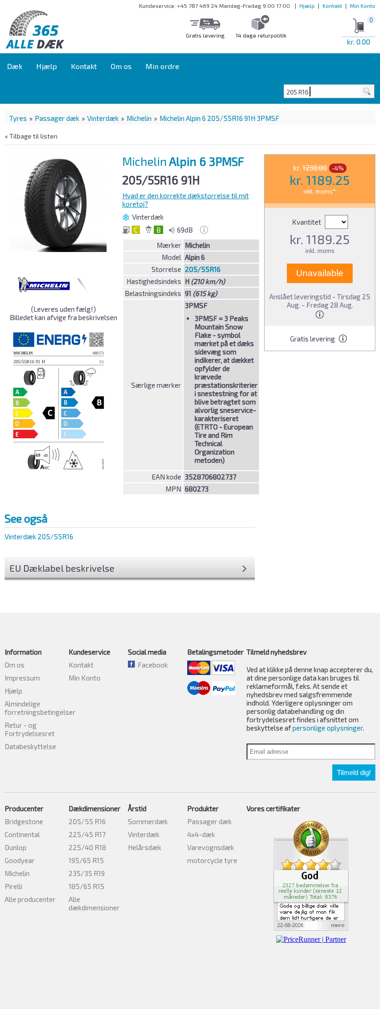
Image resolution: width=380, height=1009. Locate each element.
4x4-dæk (201, 834)
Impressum (22, 678)
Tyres (18, 118)
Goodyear (20, 860)
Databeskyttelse (30, 746)
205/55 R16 (87, 821)
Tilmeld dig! (354, 772)
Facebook (151, 665)
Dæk (14, 66)
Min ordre (162, 66)
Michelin (139, 118)
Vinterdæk (103, 118)
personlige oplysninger (327, 728)
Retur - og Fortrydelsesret (30, 729)
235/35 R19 (87, 873)
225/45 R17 (87, 834)
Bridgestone (24, 821)
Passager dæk (57, 118)
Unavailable (319, 273)
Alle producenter (30, 899)
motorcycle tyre (212, 860)
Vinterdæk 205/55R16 (39, 536)
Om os (121, 66)
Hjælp (307, 5)
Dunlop (15, 847)
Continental (22, 834)
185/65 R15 (86, 886)
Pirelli (13, 886)
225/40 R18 (87, 847)
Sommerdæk (148, 821)
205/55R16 (203, 269)
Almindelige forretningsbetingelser (40, 708)
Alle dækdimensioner (94, 903)
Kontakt (332, 5)
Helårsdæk (144, 847)
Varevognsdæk (210, 847)
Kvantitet (307, 222)
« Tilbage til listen (31, 136)
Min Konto (362, 5)
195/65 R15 (86, 860)
